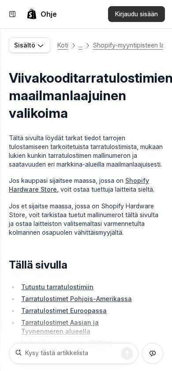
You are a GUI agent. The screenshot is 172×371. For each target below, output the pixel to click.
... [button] (80, 45)
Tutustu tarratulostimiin (57, 287)
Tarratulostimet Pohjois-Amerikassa (76, 298)
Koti (62, 45)
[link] (41, 14)
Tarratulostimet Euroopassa (64, 310)
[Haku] (127, 353)
